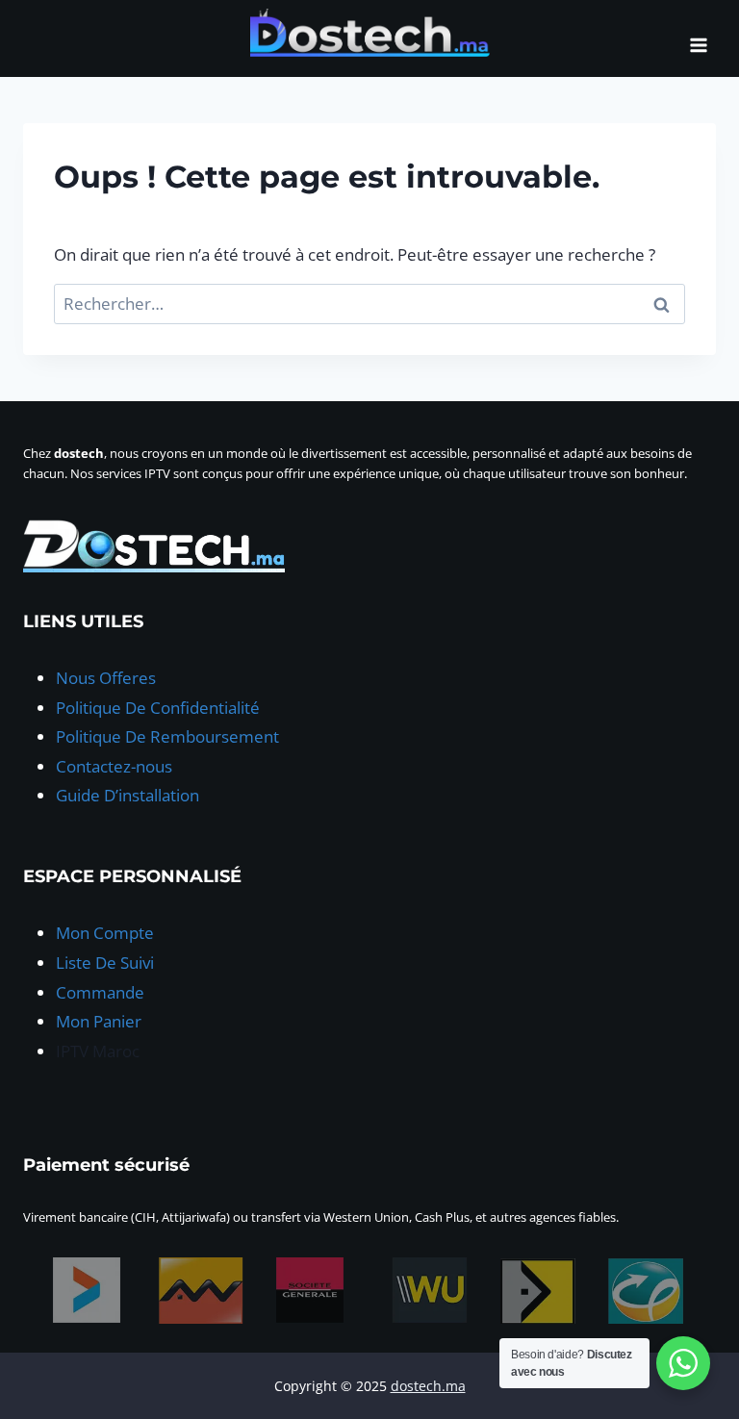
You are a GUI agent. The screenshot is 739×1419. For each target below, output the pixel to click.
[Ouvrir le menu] (698, 38)
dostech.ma (428, 1386)
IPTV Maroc (98, 1051)
